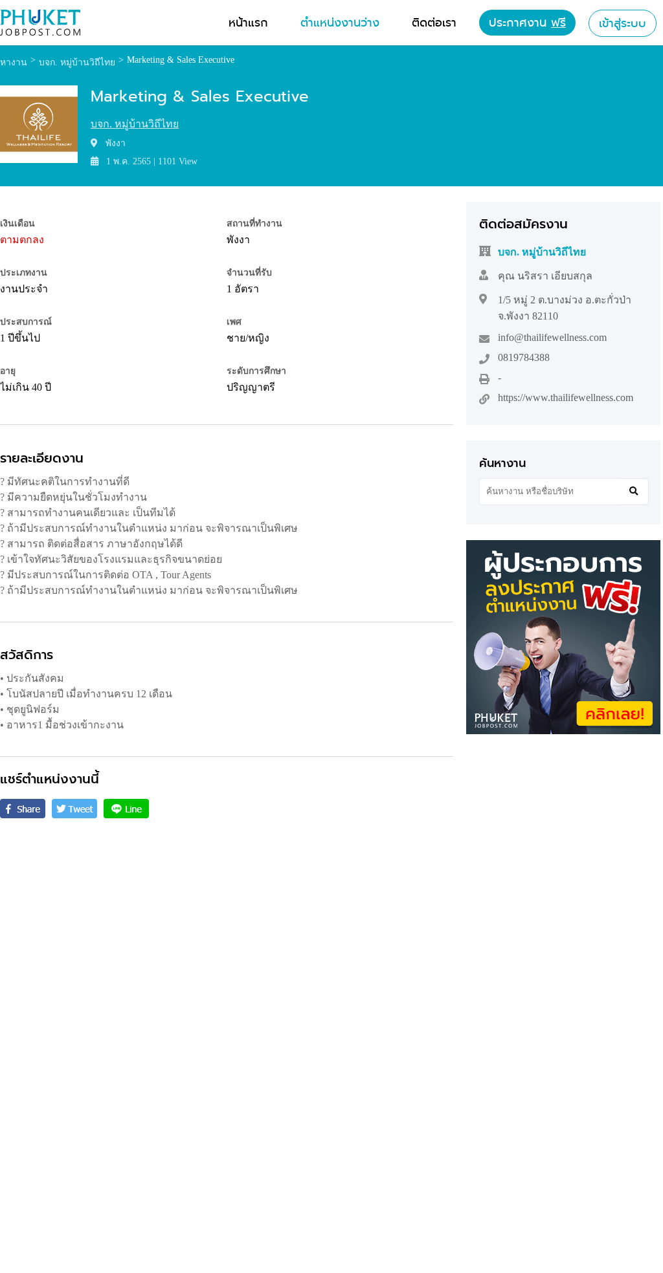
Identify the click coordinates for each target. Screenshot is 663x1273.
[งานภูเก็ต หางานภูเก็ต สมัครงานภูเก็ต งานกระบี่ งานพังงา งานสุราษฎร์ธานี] (40, 32)
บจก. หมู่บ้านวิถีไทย (135, 123)
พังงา (238, 239)
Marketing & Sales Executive (180, 60)
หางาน (13, 62)
